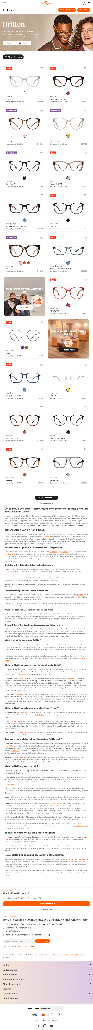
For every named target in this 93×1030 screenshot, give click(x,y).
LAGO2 (53, 226)
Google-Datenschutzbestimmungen (48, 955)
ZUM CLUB (24, 307)
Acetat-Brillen (9, 746)
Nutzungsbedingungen (75, 955)
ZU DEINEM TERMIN (68, 350)
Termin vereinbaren (67, 10)
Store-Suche (83, 10)
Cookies (55, 1020)
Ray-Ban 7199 (12, 184)
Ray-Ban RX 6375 (57, 438)
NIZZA (9, 353)
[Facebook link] (38, 1025)
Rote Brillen (18, 721)
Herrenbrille (32, 699)
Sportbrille (65, 537)
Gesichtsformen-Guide (12, 784)
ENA (8, 268)
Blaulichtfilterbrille (48, 631)
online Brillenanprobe (80, 826)
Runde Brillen (19, 694)
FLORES (9, 480)
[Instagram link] (44, 1025)
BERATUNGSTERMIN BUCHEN (17, 43)
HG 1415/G (54, 480)
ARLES (9, 141)
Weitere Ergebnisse (46, 498)
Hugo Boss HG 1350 (14, 395)
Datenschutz (45, 1020)
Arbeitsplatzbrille (13, 614)
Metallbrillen (39, 715)
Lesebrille (79, 595)
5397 (8, 99)
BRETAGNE (54, 141)
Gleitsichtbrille (10, 571)
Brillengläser (55, 803)
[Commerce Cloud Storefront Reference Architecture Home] (47, 3)
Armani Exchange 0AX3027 (61, 268)
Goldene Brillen (22, 712)
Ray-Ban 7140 (12, 438)
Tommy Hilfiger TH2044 (16, 226)
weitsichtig (64, 552)
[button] (84, 3)
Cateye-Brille (22, 678)
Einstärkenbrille (10, 554)
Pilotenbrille (22, 674)
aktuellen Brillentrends (80, 859)
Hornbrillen (15, 751)
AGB (36, 1020)
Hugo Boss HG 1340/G (59, 99)
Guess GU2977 (56, 184)
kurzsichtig (53, 552)
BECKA (53, 395)
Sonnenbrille (46, 537)
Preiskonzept (46, 658)
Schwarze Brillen (24, 732)
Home (9, 10)
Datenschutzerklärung (25, 946)
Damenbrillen (71, 678)
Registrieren (42, 941)
